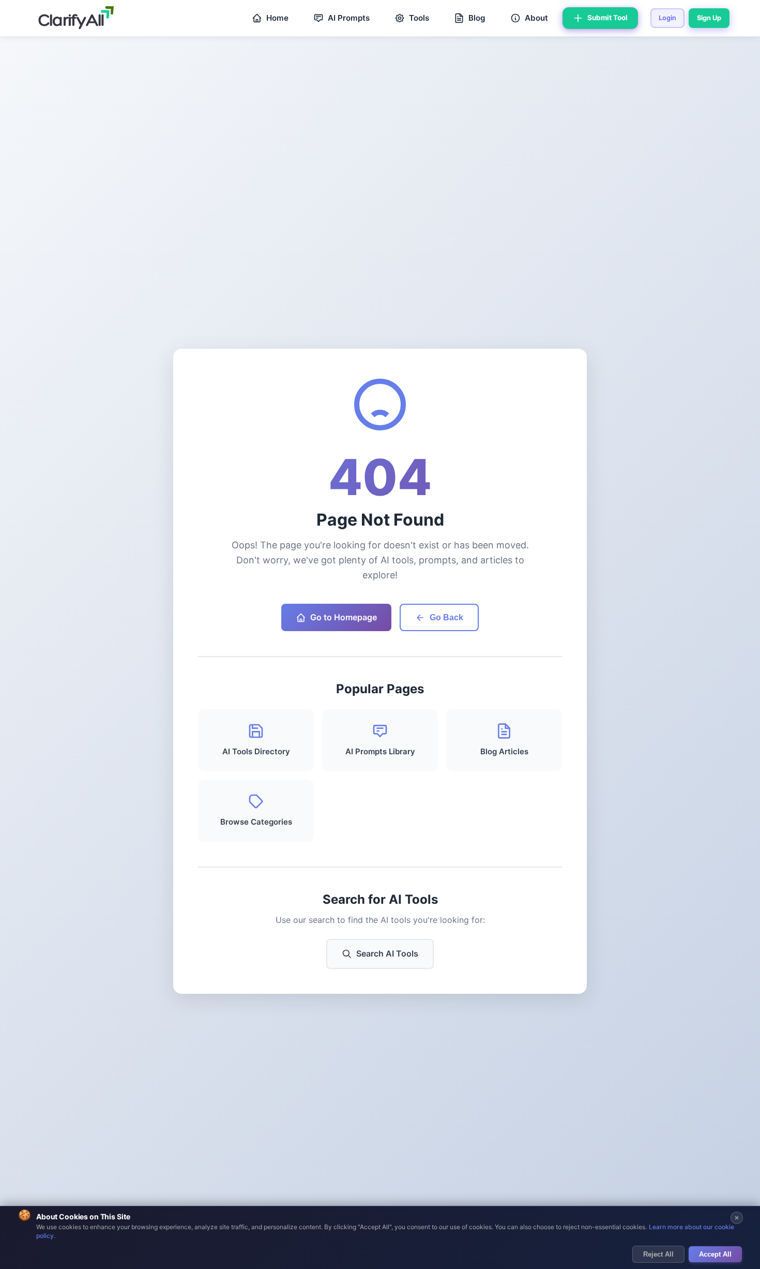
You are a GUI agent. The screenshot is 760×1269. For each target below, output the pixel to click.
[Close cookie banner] (737, 1218)
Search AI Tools (387, 953)
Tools (419, 18)
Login (667, 18)
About (536, 18)
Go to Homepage (343, 617)
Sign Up (709, 18)
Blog (476, 18)
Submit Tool (607, 17)
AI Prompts (349, 18)
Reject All (658, 1254)
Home (277, 18)
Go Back (446, 617)
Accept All (715, 1254)
